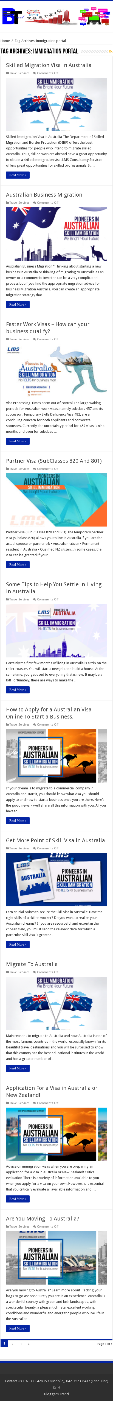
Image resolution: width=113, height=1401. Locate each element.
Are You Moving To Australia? (42, 1218)
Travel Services (20, 73)
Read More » (17, 175)
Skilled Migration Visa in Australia (49, 65)
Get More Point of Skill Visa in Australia (55, 840)
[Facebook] (59, 1387)
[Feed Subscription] (110, 52)
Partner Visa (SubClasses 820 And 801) (54, 461)
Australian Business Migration (44, 194)
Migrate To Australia (32, 964)
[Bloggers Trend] (56, 15)
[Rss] (54, 1387)
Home (5, 41)
